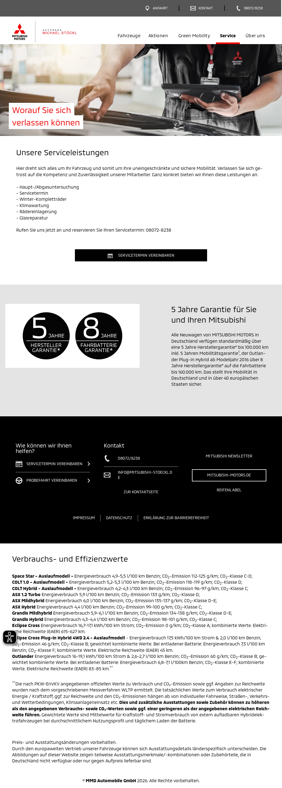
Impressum (84, 517)
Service (228, 35)
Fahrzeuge (129, 35)
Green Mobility (194, 35)
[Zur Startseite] (53, 32)
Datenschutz (119, 517)
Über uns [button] (255, 35)
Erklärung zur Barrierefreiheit (176, 517)
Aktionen (158, 35)
